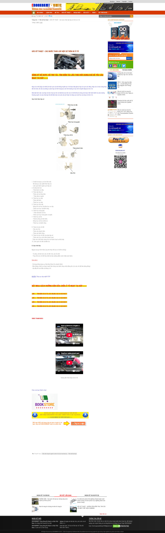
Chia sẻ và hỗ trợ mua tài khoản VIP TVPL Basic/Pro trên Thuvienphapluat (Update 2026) (125, 112)
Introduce (112, 1)
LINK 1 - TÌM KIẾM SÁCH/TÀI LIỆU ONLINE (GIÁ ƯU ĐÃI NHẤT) (49, 294)
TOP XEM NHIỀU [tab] (114, 70)
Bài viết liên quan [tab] (65, 495)
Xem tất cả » (103, 514)
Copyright (124, 1)
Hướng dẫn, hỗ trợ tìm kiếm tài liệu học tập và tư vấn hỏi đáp (125, 74)
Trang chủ (34, 20)
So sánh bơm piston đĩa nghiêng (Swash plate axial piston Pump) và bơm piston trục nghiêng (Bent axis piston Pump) (91, 500)
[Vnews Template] (47, 7)
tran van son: (63, 525)
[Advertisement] (69, 36)
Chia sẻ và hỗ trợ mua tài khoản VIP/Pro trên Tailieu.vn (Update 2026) (125, 93)
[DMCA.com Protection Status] (121, 526)
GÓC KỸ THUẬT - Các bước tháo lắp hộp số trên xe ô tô (55, 51)
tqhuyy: (62, 521)
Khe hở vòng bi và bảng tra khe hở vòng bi (50, 506)
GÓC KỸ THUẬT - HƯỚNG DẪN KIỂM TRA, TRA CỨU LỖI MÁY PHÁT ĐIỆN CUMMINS (91, 507)
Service (118, 1)
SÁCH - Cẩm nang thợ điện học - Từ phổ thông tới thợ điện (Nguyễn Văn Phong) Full (124, 84)
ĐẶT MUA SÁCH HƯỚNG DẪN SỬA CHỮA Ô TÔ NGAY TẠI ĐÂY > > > (59, 286)
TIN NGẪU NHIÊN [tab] (127, 70)
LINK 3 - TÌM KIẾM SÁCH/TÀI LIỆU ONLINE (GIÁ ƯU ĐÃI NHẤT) (49, 302)
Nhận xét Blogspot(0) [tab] (92, 495)
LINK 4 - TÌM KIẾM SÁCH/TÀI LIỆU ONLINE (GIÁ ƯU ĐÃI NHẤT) (49, 306)
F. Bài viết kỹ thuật (43, 20)
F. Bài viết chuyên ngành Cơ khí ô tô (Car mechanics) (54, 453)
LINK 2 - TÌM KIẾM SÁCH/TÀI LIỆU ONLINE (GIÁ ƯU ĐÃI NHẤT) (49, 298)
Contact (130, 1)
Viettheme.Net (75, 531)
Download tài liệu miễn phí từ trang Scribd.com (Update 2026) (125, 102)
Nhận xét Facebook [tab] (43, 495)
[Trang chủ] (34, 13)
